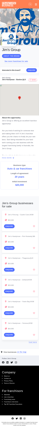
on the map (21, 352)
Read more (7, 158)
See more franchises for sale (16, 61)
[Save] (34, 226)
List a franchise (9, 397)
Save (33, 80)
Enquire (31, 70)
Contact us (7, 378)
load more (33, 342)
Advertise (7, 394)
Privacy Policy (8, 381)
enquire (9, 226)
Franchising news (9, 399)
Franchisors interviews (11, 402)
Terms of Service (9, 383)
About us (7, 376)
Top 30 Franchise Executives (13, 404)
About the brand (12, 56)
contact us (15, 425)
